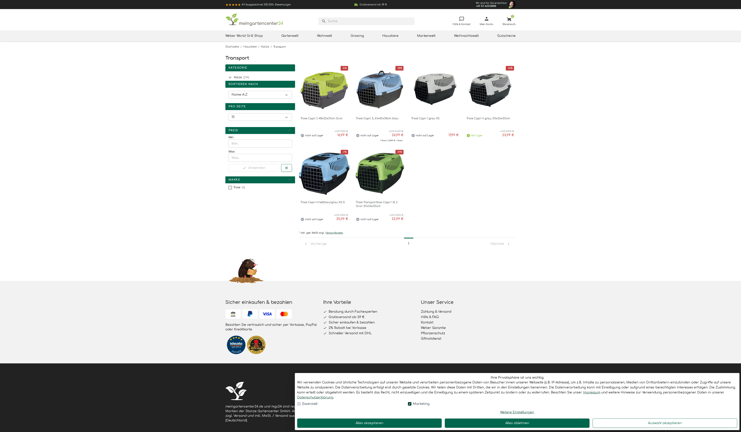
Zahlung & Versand (436, 311)
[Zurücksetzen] (286, 168)
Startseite (232, 46)
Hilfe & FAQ (430, 317)
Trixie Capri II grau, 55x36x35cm (488, 118)
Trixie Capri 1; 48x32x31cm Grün (321, 118)
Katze (265, 46)
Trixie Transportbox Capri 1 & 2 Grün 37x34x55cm (377, 204)
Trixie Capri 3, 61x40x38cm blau (377, 118)
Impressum (591, 392)
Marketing (421, 404)
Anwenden (256, 168)
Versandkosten (334, 233)
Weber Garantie (433, 328)
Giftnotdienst (431, 338)
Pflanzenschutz (433, 333)
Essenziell (309, 404)
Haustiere (250, 46)
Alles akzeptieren (369, 423)
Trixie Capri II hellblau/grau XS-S (322, 202)
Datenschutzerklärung (315, 397)
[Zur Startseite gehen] (254, 20)
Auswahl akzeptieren (665, 423)
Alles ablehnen (517, 423)
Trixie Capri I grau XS (425, 118)
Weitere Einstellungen (517, 412)
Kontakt (427, 322)
